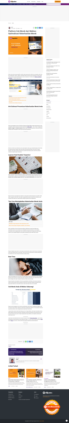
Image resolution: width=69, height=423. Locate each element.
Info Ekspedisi (10, 4)
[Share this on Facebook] (40, 28)
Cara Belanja (30, 4)
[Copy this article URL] (34, 28)
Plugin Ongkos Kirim (33, 318)
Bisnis (14, 4)
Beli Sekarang (58, 1)
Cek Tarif (28, 1)
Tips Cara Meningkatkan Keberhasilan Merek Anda (17, 100)
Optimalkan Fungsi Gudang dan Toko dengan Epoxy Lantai (19, 223)
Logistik (35, 4)
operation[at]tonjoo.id (46, 396)
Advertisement (48, 102)
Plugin (20, 394)
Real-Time (10, 101)
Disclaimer (10, 399)
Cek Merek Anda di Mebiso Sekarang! (15, 102)
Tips (26, 4)
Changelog (38, 1)
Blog (42, 1)
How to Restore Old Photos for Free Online (52, 77)
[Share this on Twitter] (38, 28)
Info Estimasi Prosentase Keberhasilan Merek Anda (17, 97)
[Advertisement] (34, 13)
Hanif (12, 27)
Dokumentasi (33, 1)
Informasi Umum (19, 4)
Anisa (45, 387)
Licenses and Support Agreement (24, 399)
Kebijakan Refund (11, 397)
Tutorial (24, 4)
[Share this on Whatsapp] (36, 28)
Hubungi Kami (10, 394)
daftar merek (29, 126)
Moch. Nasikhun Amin (29, 387)
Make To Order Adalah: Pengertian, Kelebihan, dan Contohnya (19, 225)
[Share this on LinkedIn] (42, 28)
